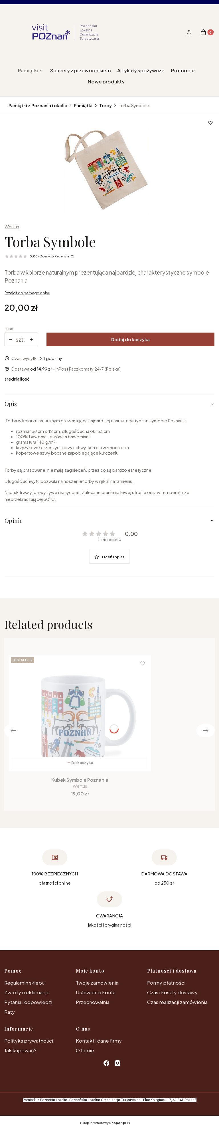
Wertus (12, 226)
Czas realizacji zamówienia (177, 1002)
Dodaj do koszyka (130, 339)
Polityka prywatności (28, 1040)
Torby (105, 105)
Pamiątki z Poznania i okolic (38, 105)
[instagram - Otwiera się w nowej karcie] (117, 1063)
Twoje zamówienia (97, 982)
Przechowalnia (93, 1002)
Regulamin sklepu (24, 982)
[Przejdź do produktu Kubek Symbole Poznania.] (80, 713)
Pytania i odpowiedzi (28, 1002)
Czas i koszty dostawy (172, 992)
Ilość (9, 328)
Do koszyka (82, 762)
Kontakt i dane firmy (99, 1040)
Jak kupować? (20, 1050)
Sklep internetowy (103, 1123)
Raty (9, 1012)
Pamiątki (83, 105)
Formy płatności (166, 982)
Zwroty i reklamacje (27, 992)
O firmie (85, 1050)
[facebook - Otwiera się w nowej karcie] (106, 1063)
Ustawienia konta (95, 992)
